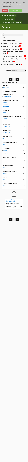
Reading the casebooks (8, 15)
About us (18, 22)
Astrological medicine (7, 19)
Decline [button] (5, 10)
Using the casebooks (7, 22)
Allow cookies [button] (15, 10)
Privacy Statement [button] (7, 6)
